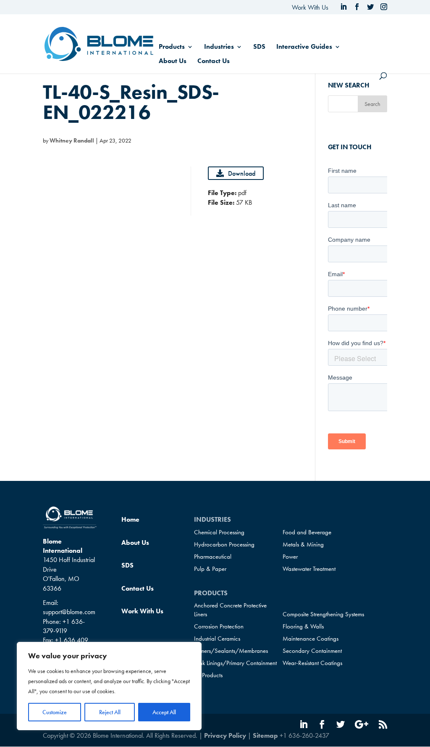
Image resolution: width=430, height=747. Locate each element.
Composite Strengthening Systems (323, 614)
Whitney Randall (72, 140)
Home (130, 519)
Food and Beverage (307, 532)
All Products (208, 675)
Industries (219, 47)
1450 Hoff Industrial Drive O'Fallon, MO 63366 (69, 573)
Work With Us (310, 7)
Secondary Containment (312, 651)
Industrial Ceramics (217, 638)
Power (290, 556)
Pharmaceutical (212, 556)
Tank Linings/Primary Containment (235, 663)
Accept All (164, 712)
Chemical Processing (219, 532)
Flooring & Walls (303, 626)
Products (172, 47)
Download (241, 173)
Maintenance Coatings (310, 638)
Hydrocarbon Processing (224, 544)
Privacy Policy (225, 735)
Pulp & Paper (210, 569)
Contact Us (213, 61)
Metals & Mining (303, 544)
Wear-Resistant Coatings (312, 663)
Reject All (110, 712)
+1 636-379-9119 (64, 626)
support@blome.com (69, 611)
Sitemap (265, 735)
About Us (172, 61)
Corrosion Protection (219, 626)
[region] (109, 686)
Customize (54, 712)
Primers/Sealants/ (231, 651)
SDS (259, 47)
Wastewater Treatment (309, 569)
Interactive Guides (304, 47)
